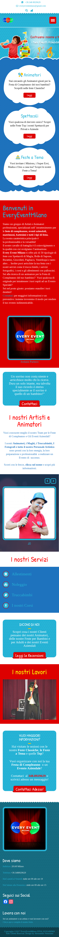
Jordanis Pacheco (30, 361)
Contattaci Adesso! (29, 789)
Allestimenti (22, 574)
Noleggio (19, 584)
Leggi (29, 95)
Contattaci (8, 295)
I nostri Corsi (22, 605)
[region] (29, 699)
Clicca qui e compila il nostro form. (18, 922)
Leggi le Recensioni (29, 655)
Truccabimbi (22, 595)
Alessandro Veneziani (44, 933)
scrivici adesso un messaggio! (30, 779)
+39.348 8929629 (32, 2)
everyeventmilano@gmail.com (32, 6)
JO (29, 543)
